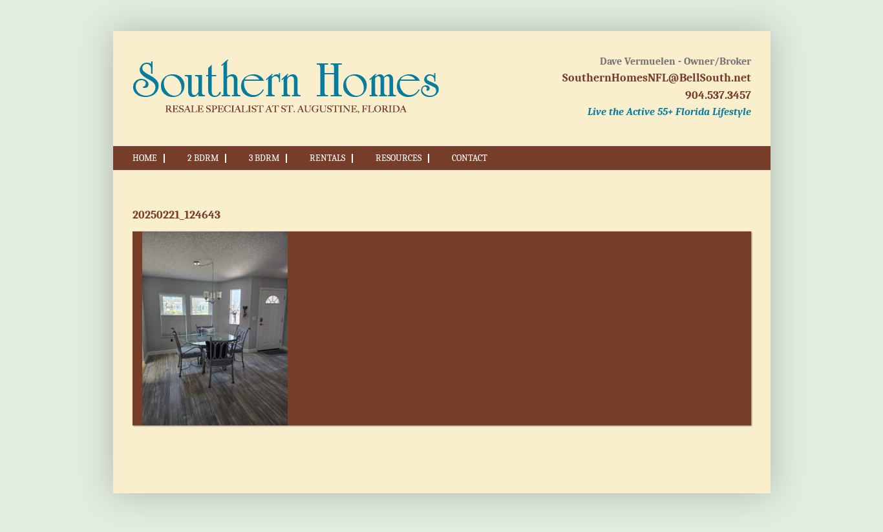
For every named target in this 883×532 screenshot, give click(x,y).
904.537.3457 (718, 95)
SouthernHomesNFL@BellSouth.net (656, 78)
